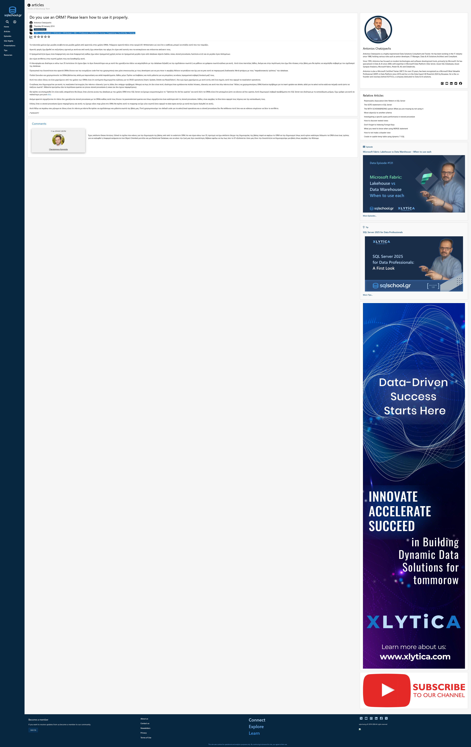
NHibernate (57, 33)
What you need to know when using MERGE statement (386, 128)
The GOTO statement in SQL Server (378, 104)
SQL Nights (8, 41)
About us (144, 718)
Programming (111, 33)
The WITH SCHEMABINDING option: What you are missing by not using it (393, 108)
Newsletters (145, 728)
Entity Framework (45, 33)
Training (131, 33)
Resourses (8, 55)
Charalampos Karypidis (58, 149)
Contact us (145, 723)
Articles (7, 31)
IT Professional (83, 33)
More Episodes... (370, 215)
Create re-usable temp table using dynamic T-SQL (384, 136)
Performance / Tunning (97, 33)
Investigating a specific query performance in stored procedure (389, 116)
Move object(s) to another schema (378, 112)
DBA (75, 33)
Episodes (7, 36)
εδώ (49, 94)
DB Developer (67, 33)
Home (6, 26)
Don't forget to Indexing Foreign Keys (379, 124)
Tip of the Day (122, 33)
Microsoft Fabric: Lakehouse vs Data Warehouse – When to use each (397, 151)
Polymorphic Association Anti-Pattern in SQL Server (384, 100)
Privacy (144, 733)
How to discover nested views (376, 120)
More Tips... (368, 295)
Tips (5, 50)
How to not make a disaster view (377, 132)
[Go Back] (29, 4)
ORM (36, 33)
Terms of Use (146, 737)
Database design (40, 29)
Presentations (9, 45)
